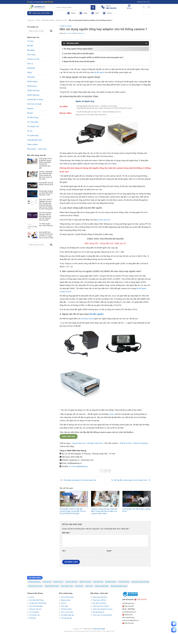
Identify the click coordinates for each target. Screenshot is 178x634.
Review (30, 113)
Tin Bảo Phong (32, 117)
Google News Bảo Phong (37, 603)
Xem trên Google (99, 629)
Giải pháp (31, 77)
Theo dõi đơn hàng (67, 597)
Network (30, 109)
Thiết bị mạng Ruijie (101, 586)
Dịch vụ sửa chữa (67, 612)
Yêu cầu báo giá (66, 618)
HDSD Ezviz (32, 86)
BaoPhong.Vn (80, 33)
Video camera (32, 144)
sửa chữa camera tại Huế (140, 582)
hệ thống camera (87, 319)
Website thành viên (143, 2)
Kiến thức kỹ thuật (48, 20)
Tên (64, 551)
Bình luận (66, 533)
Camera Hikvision (34, 582)
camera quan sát (103, 220)
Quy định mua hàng (99, 603)
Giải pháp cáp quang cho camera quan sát (79, 480)
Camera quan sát (79, 443)
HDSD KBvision (33, 95)
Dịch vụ (30, 64)
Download (31, 68)
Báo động (30, 50)
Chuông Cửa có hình (35, 586)
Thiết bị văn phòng (140, 443)
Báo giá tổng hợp (98, 612)
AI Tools (30, 41)
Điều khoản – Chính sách (37, 149)
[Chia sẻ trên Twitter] (105, 471)
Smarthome (79, 586)
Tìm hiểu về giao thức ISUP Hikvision (46, 224)
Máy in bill (89, 586)
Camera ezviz (58, 582)
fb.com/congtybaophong (78, 466)
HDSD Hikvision (33, 90)
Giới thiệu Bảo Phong (36, 600)
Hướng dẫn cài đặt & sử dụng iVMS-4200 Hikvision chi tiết (46, 193)
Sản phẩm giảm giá (67, 615)
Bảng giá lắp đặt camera (119, 586)
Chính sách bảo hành (100, 597)
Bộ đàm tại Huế (110, 582)
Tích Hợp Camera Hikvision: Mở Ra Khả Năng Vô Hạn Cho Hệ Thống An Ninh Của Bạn (45, 216)
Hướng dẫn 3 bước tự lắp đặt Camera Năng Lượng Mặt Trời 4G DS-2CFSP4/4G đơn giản (45, 163)
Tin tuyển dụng (32, 135)
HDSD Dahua (32, 82)
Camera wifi (47, 582)
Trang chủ (30, 20)
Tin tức (109, 13)
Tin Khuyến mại (34, 615)
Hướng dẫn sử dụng (35, 99)
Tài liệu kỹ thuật (66, 609)
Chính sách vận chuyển (101, 606)
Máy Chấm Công (67, 586)
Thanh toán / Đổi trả (99, 600)
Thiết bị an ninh (125, 443)
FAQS (29, 73)
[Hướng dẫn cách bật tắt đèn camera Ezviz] (136, 499)
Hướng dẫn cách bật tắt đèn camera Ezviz (46, 183)
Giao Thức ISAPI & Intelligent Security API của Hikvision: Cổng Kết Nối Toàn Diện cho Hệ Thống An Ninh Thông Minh (46, 204)
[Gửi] (93, 7)
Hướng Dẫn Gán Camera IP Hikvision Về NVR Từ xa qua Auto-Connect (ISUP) (46, 235)
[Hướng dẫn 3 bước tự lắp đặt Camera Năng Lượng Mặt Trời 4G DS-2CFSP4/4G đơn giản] (74, 499)
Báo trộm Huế (98, 582)
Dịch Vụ (63, 603)
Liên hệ (31, 597)
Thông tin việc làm (35, 609)
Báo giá (30, 46)
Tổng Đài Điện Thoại (52, 586)
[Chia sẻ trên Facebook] (101, 471)
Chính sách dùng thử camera (102, 609)
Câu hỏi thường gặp (36, 606)
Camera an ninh (61, 20)
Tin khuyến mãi (33, 126)
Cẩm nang (31, 55)
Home (72, 13)
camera (112, 414)
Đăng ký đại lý (65, 600)
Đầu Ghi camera (85, 582)
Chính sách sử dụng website (102, 615)
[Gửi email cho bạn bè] (109, 471)
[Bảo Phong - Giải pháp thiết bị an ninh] (37, 7)
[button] (143, 7)
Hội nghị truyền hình (95, 443)
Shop (85, 13)
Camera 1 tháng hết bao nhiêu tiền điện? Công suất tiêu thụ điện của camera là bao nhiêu (45, 175)
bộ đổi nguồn (99, 72)
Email (109, 551)
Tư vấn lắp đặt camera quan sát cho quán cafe (129, 480)
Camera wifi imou (71, 582)
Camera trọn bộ (123, 582)
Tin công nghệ (32, 122)
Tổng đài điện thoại (34, 140)
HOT (97, 13)
